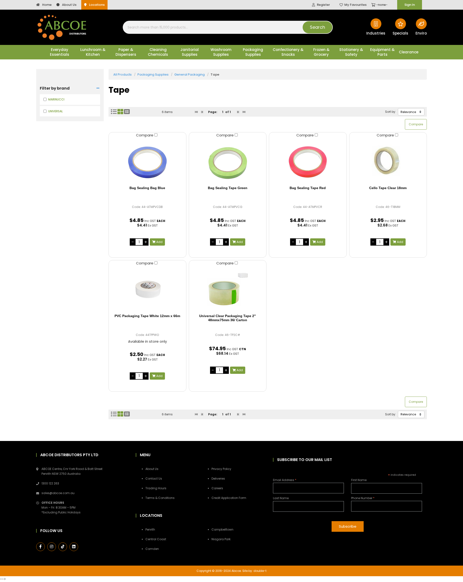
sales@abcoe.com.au (58, 493)
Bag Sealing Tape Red (308, 188)
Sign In (409, 4)
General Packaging (189, 74)
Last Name (281, 498)
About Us (69, 4)
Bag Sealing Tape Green (227, 188)
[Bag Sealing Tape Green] (227, 162)
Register (323, 4)
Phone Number (362, 498)
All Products (122, 74)
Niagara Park (221, 539)
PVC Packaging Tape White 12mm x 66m (147, 316)
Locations (97, 4)
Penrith (150, 529)
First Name (359, 480)
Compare (145, 135)
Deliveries (218, 478)
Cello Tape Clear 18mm (388, 188)
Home (47, 4)
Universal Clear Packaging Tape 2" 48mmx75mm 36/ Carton (227, 318)
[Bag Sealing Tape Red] (308, 162)
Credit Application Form (228, 498)
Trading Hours (155, 488)
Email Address (284, 480)
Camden (152, 549)
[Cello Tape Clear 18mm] (388, 162)
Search (317, 27)
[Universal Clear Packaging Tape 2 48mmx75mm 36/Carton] (227, 290)
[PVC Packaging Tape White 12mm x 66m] (147, 290)
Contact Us (153, 478)
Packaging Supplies (153, 74)
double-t (259, 571)
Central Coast (155, 539)
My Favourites (355, 4)
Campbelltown (222, 529)
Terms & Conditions (160, 498)
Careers (217, 488)
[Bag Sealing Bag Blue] (147, 162)
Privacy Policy (221, 469)
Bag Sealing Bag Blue (147, 188)
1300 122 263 (50, 483)
